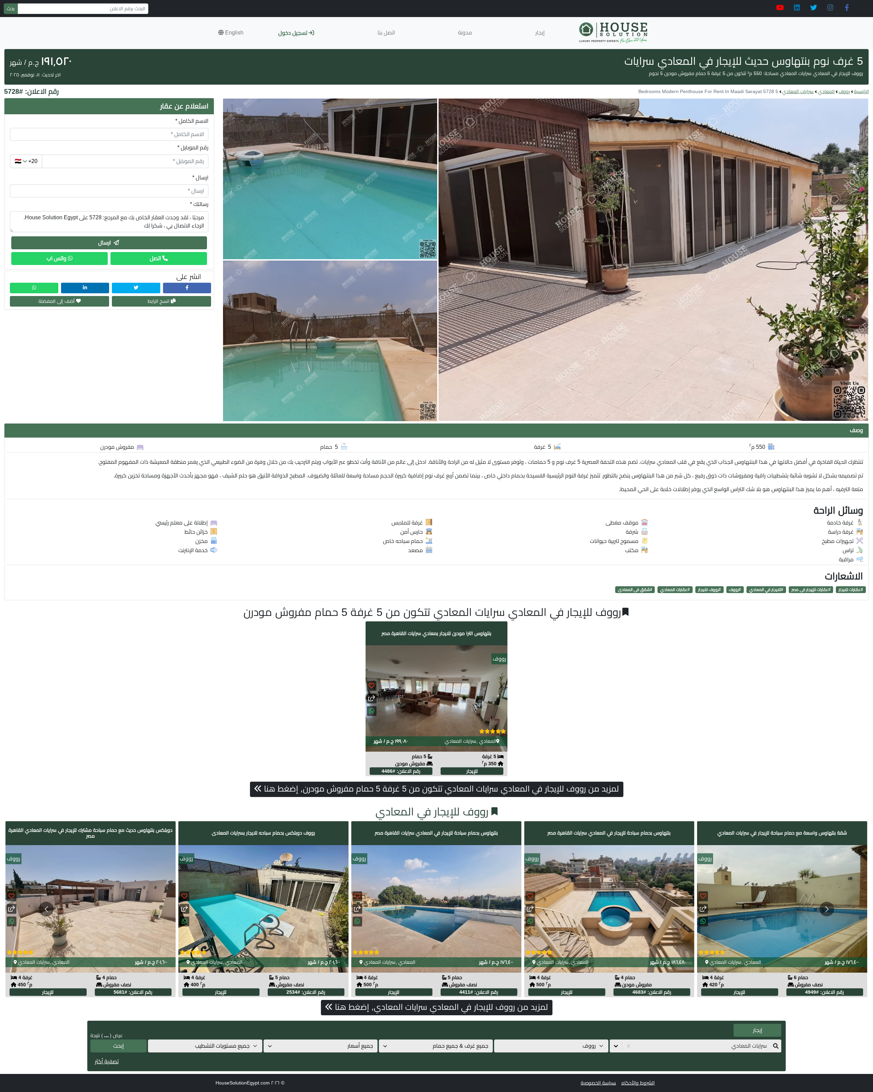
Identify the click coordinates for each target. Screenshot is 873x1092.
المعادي (826, 91)
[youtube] (780, 7)
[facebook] (847, 7)
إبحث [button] (118, 1046)
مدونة (465, 32)
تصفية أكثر (107, 1061)
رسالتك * (199, 204)
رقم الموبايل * (192, 147)
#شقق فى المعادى (635, 589)
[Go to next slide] (826, 909)
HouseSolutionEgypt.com (243, 1083)
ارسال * (200, 177)
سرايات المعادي (798, 91)
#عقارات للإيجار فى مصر (811, 589)
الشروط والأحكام (638, 1083)
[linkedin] (797, 7)
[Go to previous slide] (46, 909)
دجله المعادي (723, 962)
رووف (844, 91)
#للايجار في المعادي (766, 589)
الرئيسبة (861, 91)
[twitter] (813, 7)
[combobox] (766, 1046)
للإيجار (472, 771)
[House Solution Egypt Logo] (614, 33)
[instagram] (830, 7)
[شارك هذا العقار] (371, 699)
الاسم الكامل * (191, 121)
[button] (231, 33)
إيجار (540, 32)
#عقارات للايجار (851, 589)
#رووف (735, 589)
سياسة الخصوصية (598, 1083)
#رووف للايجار (709, 589)
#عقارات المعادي (675, 589)
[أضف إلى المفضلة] (371, 686)
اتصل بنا (386, 32)
